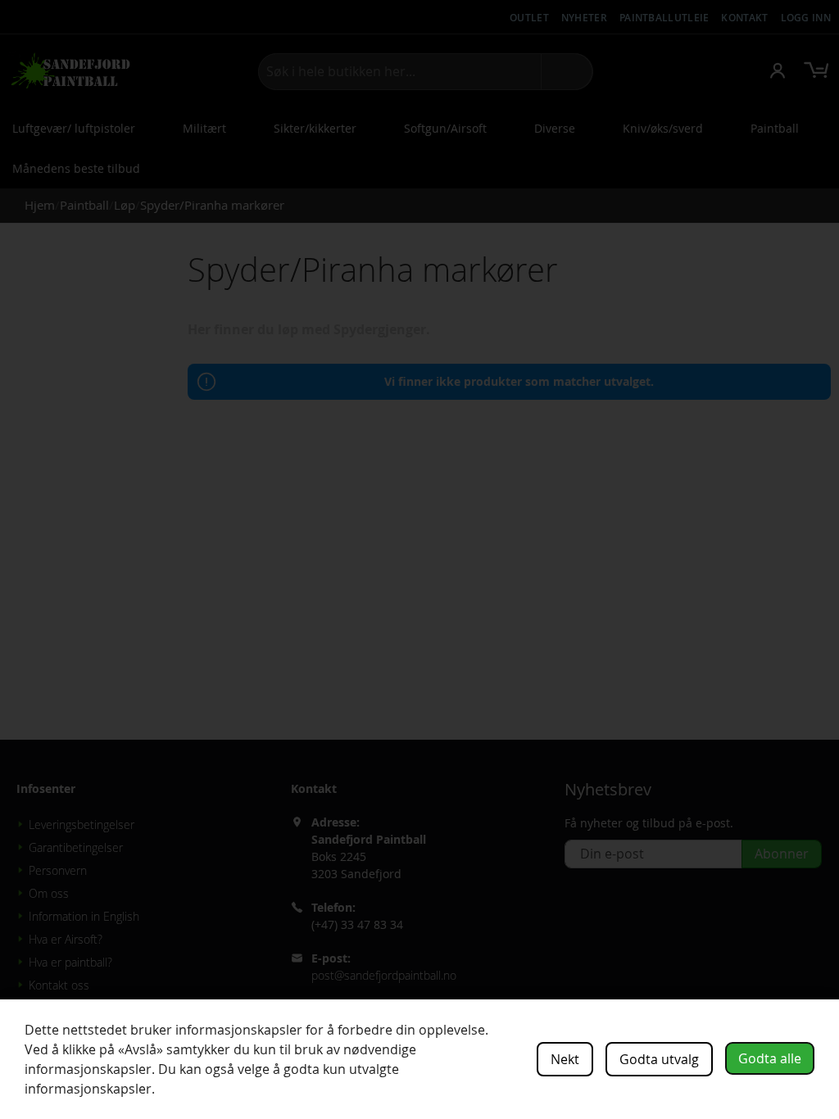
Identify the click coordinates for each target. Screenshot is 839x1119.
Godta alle (769, 1058)
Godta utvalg (659, 1059)
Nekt (565, 1059)
